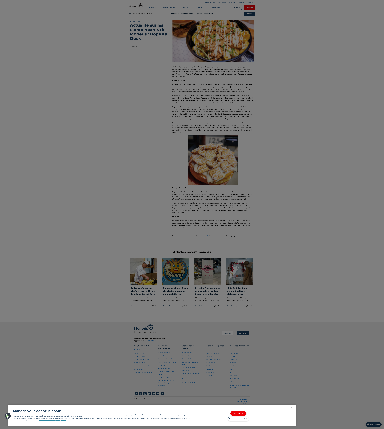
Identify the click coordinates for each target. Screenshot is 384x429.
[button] (7, 416)
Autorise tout (238, 413)
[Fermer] (292, 407)
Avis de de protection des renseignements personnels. (52, 420)
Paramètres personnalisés (238, 419)
